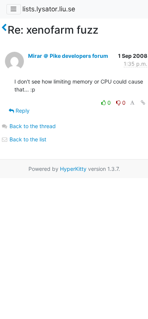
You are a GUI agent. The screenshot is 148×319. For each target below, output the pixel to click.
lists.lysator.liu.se (48, 9)
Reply (22, 110)
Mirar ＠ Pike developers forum (68, 56)
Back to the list (27, 139)
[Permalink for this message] (143, 102)
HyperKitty (73, 169)
